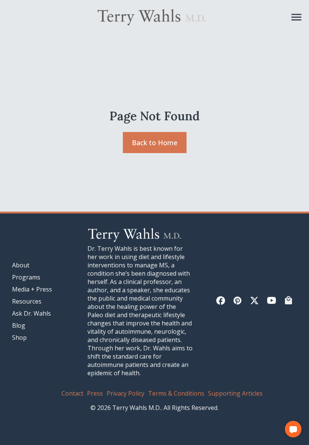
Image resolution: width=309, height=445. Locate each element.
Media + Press (32, 289)
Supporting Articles (235, 393)
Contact (72, 393)
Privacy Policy (125, 393)
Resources (26, 301)
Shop (19, 337)
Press (95, 393)
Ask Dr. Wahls (31, 313)
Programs (26, 277)
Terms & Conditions (176, 393)
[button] (293, 429)
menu (296, 17)
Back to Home (154, 142)
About (20, 265)
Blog (18, 325)
